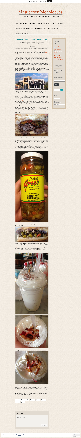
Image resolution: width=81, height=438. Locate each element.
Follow (56, 84)
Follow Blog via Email (58, 71)
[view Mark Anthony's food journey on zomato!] (59, 52)
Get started (49, 1)
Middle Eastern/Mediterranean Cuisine (24, 28)
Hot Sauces (47, 26)
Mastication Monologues (40, 12)
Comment (44, 425)
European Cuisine (40, 26)
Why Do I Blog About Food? (22, 33)
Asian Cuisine (32, 23)
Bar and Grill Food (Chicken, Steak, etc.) (45, 23)
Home (17, 23)
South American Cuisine (53, 28)
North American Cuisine (40, 28)
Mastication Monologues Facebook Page (58, 57)
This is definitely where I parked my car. (24, 100)
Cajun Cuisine (19, 26)
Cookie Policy (19, 435)
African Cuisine (23, 23)
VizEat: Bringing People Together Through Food (44, 30)
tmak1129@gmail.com (58, 46)
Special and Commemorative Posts (23, 30)
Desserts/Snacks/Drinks (29, 26)
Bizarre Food (59, 23)
